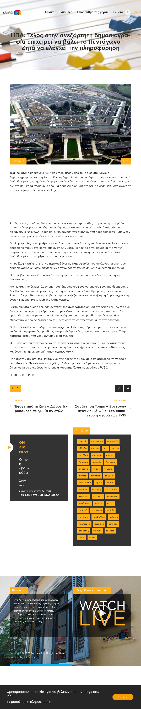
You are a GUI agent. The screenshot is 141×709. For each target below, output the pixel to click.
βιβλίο (98, 483)
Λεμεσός (97, 462)
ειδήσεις (83, 489)
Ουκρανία (83, 469)
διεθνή (109, 483)
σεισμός (97, 531)
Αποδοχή (123, 697)
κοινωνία (97, 496)
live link (82, 441)
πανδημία (83, 517)
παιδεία (110, 510)
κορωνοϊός (112, 496)
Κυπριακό (97, 455)
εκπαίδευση (111, 489)
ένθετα (82, 476)
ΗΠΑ (15, 388)
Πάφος (96, 469)
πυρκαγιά (99, 524)
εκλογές (96, 489)
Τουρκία (108, 469)
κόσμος (99, 503)
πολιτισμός (84, 524)
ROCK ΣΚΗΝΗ (97, 441)
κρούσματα (84, 503)
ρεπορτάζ (84, 531)
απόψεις (109, 476)
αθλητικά (95, 476)
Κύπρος (110, 455)
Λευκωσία (111, 462)
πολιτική (114, 517)
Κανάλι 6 (83, 455)
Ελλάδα (83, 448)
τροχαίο (110, 531)
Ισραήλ (115, 448)
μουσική (83, 510)
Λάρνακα (83, 462)
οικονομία (97, 510)
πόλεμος (113, 524)
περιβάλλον (99, 517)
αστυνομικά (85, 483)
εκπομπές (84, 496)
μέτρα (110, 503)
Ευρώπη (95, 448)
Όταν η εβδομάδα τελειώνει (24, 472)
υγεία (81, 538)
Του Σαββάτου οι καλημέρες (39, 495)
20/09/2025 (18, 161)
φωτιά (92, 538)
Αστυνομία (112, 441)
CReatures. (30, 657)
